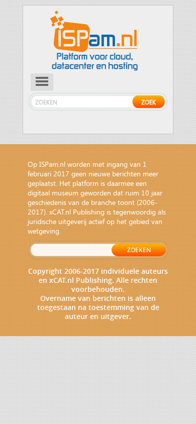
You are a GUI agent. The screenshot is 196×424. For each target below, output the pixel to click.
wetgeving (43, 231)
